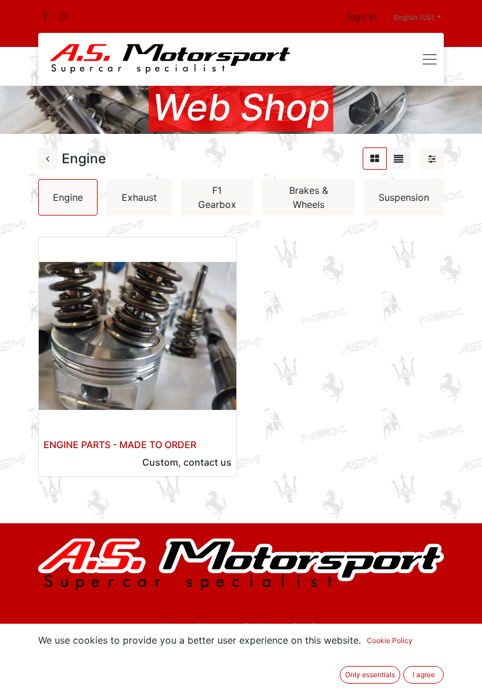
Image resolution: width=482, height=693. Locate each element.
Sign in (361, 16)
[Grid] (375, 158)
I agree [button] (424, 674)
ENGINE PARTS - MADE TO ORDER (119, 444)
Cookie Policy (390, 640)
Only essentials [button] (370, 674)
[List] (398, 158)
